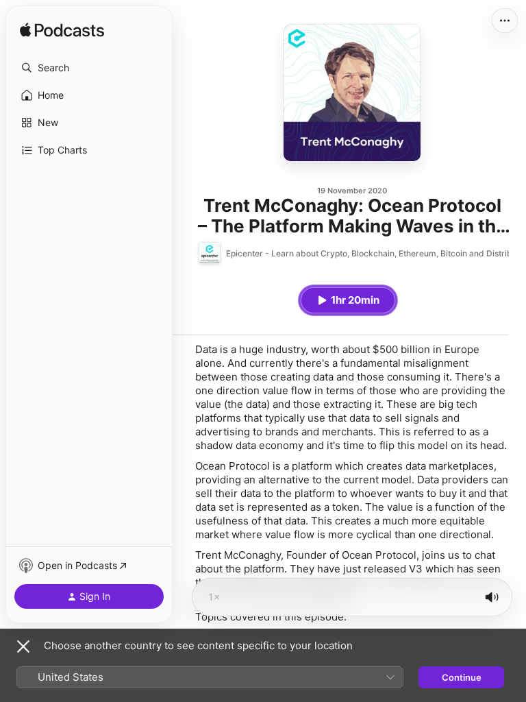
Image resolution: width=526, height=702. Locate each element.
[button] (89, 68)
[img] (62, 31)
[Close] (23, 646)
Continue (461, 677)
